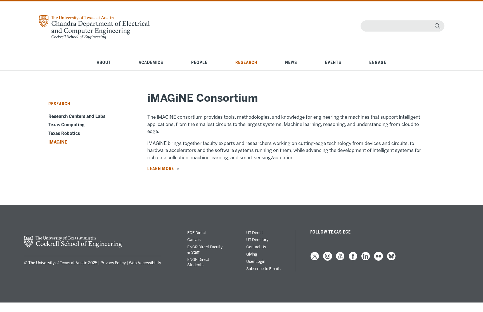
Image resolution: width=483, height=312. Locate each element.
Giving (251, 254)
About (104, 62)
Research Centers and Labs (76, 116)
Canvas (194, 239)
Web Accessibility (145, 263)
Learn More (160, 168)
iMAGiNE (57, 142)
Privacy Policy (113, 263)
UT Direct (254, 232)
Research (246, 62)
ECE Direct (196, 232)
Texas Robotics (64, 133)
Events (333, 62)
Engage (377, 62)
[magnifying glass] (437, 26)
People (199, 62)
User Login (255, 261)
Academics (151, 62)
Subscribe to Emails (263, 268)
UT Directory (257, 239)
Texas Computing (66, 124)
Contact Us (256, 247)
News (291, 62)
